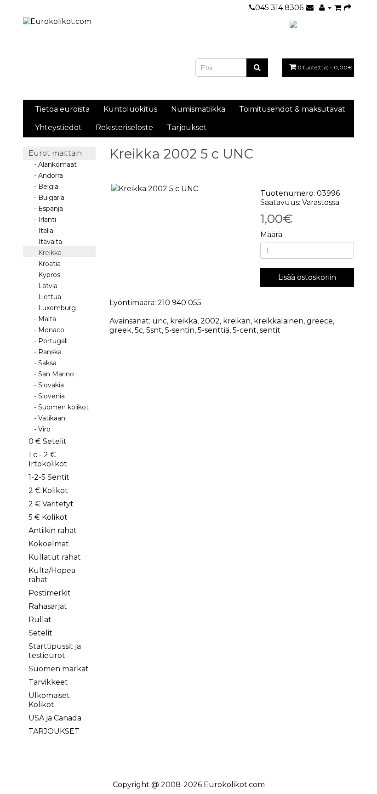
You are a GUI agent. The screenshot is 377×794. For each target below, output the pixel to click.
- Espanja (46, 208)
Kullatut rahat (55, 557)
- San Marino (51, 374)
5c (139, 330)
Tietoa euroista (62, 109)
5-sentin (179, 330)
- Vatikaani (48, 418)
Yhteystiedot (58, 127)
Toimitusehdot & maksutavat (292, 109)
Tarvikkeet (48, 682)
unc (159, 321)
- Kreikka (45, 253)
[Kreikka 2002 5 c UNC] (177, 189)
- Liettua (45, 297)
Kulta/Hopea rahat (52, 575)
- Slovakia (46, 385)
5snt (154, 330)
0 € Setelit (48, 441)
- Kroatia (45, 264)
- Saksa (43, 363)
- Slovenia (47, 396)
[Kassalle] (347, 7)
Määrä (271, 234)
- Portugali (48, 341)
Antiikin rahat (53, 530)
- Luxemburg (52, 308)
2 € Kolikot (48, 490)
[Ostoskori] (337, 7)
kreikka (183, 321)
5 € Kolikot (48, 517)
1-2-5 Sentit (49, 477)
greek (120, 330)
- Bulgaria (46, 197)
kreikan (237, 321)
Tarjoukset (187, 127)
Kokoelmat (49, 543)
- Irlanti (42, 220)
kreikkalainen (278, 321)
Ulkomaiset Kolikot (49, 700)
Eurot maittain (55, 153)
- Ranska (45, 352)
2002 (210, 321)
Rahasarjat (48, 606)
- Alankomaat (53, 164)
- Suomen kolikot (59, 407)
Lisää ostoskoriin (307, 277)
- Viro (40, 429)
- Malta (42, 319)
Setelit (40, 633)
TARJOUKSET (54, 731)
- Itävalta (45, 242)
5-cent (245, 330)
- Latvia (43, 286)
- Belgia (43, 186)
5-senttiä (213, 330)
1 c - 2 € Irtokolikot (48, 459)
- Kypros (44, 275)
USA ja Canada (55, 718)
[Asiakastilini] (325, 7)
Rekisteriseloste (124, 127)
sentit (270, 330)
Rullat (40, 619)
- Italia (41, 231)
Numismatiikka (198, 109)
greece (320, 321)
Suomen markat (59, 668)
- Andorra (46, 175)
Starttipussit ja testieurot (55, 651)
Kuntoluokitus (130, 109)
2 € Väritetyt (51, 503)
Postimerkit (50, 593)
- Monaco (46, 330)
